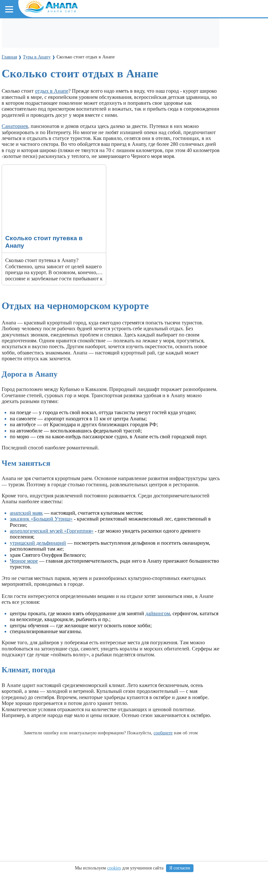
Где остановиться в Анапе (38, 30)
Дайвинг (18, 42)
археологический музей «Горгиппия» (51, 531)
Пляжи (81, 30)
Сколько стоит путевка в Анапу (37, 167)
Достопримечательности (62, 42)
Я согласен (179, 868)
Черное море (22, 102)
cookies (114, 868)
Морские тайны (25, 161)
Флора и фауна (59, 102)
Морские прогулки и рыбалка (211, 30)
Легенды (124, 72)
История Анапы (61, 72)
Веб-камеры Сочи (28, 131)
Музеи (103, 42)
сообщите (163, 732)
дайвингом (157, 613)
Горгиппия (97, 72)
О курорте (18, 60)
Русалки (114, 161)
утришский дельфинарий (38, 543)
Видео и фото (23, 72)
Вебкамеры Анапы (30, 119)
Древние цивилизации (74, 161)
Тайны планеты (25, 149)
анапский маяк (26, 513)
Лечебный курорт (160, 72)
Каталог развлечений (117, 30)
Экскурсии (160, 30)
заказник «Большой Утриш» (41, 519)
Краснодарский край (33, 90)
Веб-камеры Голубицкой (82, 131)
